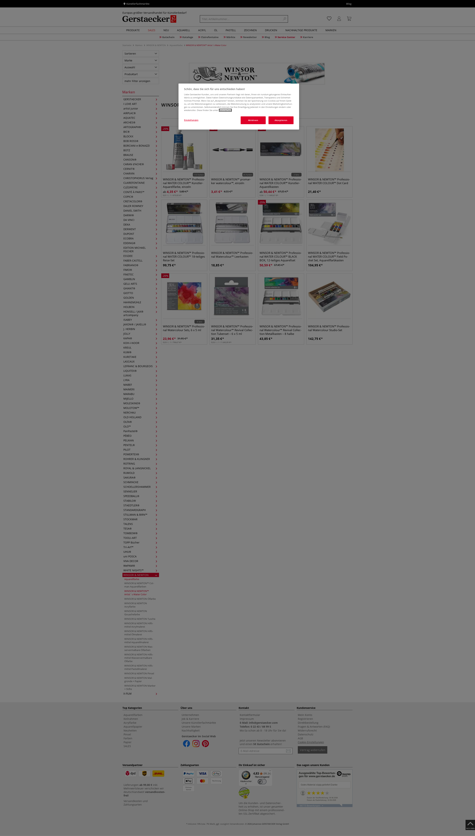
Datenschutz (225, 110)
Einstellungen (191, 120)
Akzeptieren (281, 120)
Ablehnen (253, 120)
